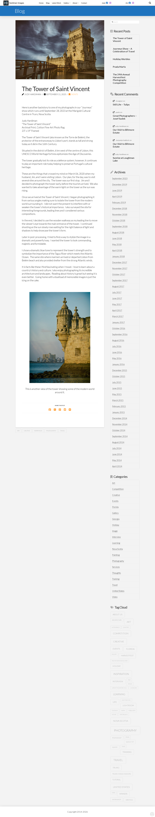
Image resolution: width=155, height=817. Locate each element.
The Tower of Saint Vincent (122, 39)
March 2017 (117, 316)
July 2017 (116, 292)
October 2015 (118, 376)
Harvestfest (127, 655)
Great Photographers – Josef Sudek (125, 117)
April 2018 (117, 250)
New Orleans (124, 714)
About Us (117, 614)
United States (118, 591)
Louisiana (115, 710)
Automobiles (116, 627)
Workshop (116, 799)
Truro (116, 768)
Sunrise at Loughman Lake (123, 159)
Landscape (133, 688)
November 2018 (119, 214)
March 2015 (117, 400)
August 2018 (118, 232)
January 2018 (118, 256)
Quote (114, 747)
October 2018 (118, 220)
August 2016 (118, 340)
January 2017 (118, 322)
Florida (115, 507)
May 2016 (117, 358)
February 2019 (119, 202)
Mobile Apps (131, 710)
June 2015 (117, 388)
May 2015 (117, 394)
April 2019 (117, 196)
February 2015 (119, 406)
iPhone (130, 684)
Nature (114, 714)
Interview (116, 537)
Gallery (115, 513)
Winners (123, 794)
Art (18, 431)
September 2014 (119, 436)
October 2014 (118, 430)
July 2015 (116, 382)
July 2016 (116, 346)
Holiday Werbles (121, 59)
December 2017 (119, 262)
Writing (129, 800)
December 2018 (119, 208)
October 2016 (118, 328)
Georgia (115, 519)
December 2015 (119, 370)
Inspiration (38, 431)
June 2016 (117, 352)
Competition (118, 489)
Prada (127, 737)
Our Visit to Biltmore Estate (123, 131)
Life (115, 702)
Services (116, 567)
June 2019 (117, 190)
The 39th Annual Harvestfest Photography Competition (121, 78)
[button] (150, 3)
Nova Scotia (117, 549)
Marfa (123, 710)
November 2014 (119, 424)
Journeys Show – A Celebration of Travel (124, 50)
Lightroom (128, 705)
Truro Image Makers (121, 774)
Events (74, 94)
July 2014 (116, 448)
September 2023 (119, 178)
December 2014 (119, 418)
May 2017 (117, 304)
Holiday (115, 525)
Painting (116, 555)
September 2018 (119, 226)
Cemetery (126, 627)
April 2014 (117, 466)
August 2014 (118, 442)
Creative (27, 431)
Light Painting (126, 700)
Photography (51, 431)
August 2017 (118, 286)
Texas (123, 746)
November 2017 (119, 268)
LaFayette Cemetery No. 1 (119, 688)
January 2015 (118, 412)
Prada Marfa (119, 66)
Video (114, 597)
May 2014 (117, 460)
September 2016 (119, 334)
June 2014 (117, 454)
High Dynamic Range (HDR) (120, 660)
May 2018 (117, 244)
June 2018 (117, 238)
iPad (129, 680)
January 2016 (118, 364)
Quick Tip (130, 742)
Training (115, 579)
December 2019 (119, 184)
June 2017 (117, 298)
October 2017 (118, 274)
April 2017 (117, 310)
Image (115, 531)
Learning (116, 543)
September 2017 (119, 280)
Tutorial (116, 780)
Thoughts (116, 573)
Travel (62, 431)
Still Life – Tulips (121, 104)
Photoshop (116, 738)
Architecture (117, 620)
